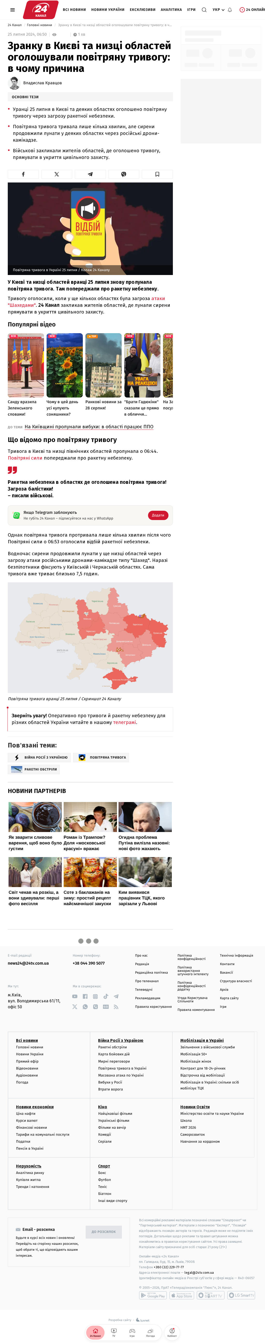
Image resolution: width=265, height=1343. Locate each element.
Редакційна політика (151, 972)
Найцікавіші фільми (115, 1113)
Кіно (102, 1106)
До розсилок (104, 1232)
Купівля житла (28, 1180)
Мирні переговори (114, 1061)
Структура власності (236, 981)
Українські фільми (113, 1120)
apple (182, 1295)
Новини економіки (35, 1106)
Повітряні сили (25, 458)
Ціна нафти (25, 1113)
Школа (186, 1120)
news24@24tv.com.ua (28, 963)
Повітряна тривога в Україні (122, 1068)
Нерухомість (28, 1166)
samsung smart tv (241, 1295)
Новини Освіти (195, 1106)
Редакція (142, 964)
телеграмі (124, 723)
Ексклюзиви (143, 9)
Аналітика (171, 9)
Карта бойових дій (114, 1054)
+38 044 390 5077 (89, 963)
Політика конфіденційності (192, 957)
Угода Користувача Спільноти (193, 999)
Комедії (104, 1134)
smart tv (211, 1295)
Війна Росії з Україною (120, 1040)
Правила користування (153, 1007)
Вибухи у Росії (110, 1082)
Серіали (105, 1141)
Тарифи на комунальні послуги (42, 1134)
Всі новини (74, 9)
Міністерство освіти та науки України (212, 1113)
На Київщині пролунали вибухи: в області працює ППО (89, 427)
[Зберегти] (157, 174)
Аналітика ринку (30, 1173)
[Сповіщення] (229, 9)
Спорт (104, 1166)
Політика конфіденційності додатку (192, 986)
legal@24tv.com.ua (199, 1273)
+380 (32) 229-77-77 (169, 1267)
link (74, 996)
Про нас (141, 955)
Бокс (102, 1173)
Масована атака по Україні (121, 1075)
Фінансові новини (31, 1127)
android (153, 1295)
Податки (23, 1141)
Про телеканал (147, 981)
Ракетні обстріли (112, 1047)
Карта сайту (229, 998)
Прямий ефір (27, 1061)
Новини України (108, 9)
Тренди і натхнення (32, 1187)
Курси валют (27, 1120)
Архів (224, 989)
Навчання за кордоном (200, 1141)
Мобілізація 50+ (193, 1054)
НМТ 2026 (188, 1127)
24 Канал (15, 25)
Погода (22, 1082)
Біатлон (104, 1194)
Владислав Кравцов (42, 83)
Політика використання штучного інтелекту (193, 971)
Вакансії (226, 972)
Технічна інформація (236, 955)
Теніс (102, 1187)
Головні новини (40, 25)
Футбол (104, 1180)
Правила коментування (196, 1010)
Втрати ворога (110, 1089)
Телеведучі (143, 989)
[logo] (40, 10)
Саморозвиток (192, 1134)
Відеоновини (27, 1068)
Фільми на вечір (112, 1127)
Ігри (191, 9)
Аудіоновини (27, 1075)
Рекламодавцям (147, 998)
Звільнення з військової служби (207, 1047)
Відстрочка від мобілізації (202, 1075)
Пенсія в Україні (29, 1148)
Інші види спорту (112, 1201)
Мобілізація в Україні (202, 1040)
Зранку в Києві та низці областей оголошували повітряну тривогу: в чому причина (115, 25)
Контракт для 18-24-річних (202, 1068)
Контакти (227, 964)
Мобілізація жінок (195, 1061)
